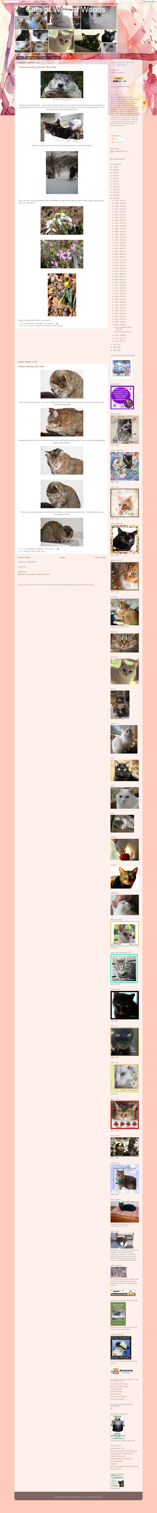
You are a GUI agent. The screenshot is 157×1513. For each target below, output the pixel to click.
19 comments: (49, 323)
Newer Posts (24, 557)
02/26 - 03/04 (119, 313)
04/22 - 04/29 (119, 293)
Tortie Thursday (57, 325)
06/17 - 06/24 (119, 274)
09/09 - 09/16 (119, 240)
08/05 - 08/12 (119, 254)
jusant (85, 1497)
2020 (115, 175)
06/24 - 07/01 (119, 271)
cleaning (26, 551)
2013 (115, 195)
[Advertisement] (62, 344)
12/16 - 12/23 (119, 203)
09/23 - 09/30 (119, 234)
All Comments (118, 142)
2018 (115, 181)
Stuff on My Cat (116, 1469)
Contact (44, 58)
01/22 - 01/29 (119, 335)
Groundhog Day (46, 325)
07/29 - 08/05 (119, 257)
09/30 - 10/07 (119, 231)
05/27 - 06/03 (119, 282)
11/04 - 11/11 (119, 217)
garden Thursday (34, 325)
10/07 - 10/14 (119, 229)
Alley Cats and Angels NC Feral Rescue (124, 1451)
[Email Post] (57, 323)
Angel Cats (55, 58)
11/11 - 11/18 (119, 214)
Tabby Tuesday (35, 551)
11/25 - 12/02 (119, 209)
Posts (115, 139)
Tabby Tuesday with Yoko (31, 366)
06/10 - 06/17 (119, 277)
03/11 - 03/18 (119, 308)
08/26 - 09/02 (119, 245)
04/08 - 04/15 (119, 299)
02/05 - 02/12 (119, 322)
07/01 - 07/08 (119, 268)
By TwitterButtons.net (118, 159)
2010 (115, 347)
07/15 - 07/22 (119, 262)
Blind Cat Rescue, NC (118, 1456)
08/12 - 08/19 (119, 251)
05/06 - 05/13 (119, 288)
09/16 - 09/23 (119, 237)
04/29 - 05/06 (119, 291)
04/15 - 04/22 (119, 296)
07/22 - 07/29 (119, 260)
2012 (115, 198)
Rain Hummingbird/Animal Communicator (125, 1466)
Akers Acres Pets (116, 1389)
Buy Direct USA (116, 1394)
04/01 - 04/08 (119, 302)
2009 (115, 350)
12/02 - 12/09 (119, 206)
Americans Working (117, 1399)
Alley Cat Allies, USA (117, 1448)
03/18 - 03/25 (119, 305)
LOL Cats (114, 1464)
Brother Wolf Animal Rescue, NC (121, 1459)
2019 (115, 178)
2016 (115, 187)
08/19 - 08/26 (119, 248)
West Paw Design (116, 1391)
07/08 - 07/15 (119, 265)
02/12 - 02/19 (119, 319)
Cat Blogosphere (116, 1461)
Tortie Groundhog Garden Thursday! (37, 67)
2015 (115, 189)
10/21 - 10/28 (119, 223)
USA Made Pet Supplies (119, 1396)
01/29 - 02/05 (119, 325)
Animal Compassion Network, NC (122, 1453)
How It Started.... (32, 58)
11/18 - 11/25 (119, 212)
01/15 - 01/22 (119, 338)
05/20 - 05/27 (119, 285)
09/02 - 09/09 (119, 243)
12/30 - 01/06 (119, 200)
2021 (115, 172)
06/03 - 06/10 (119, 279)
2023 (115, 170)
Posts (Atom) (31, 562)
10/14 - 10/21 (119, 226)
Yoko (43, 551)
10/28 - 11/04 (119, 220)
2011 (115, 344)
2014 (115, 192)
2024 (115, 167)
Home (21, 58)
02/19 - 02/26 (119, 316)
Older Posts (100, 557)
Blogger (99, 1497)
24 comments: (50, 549)
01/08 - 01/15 (119, 341)
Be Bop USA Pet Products (119, 1386)
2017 (115, 184)
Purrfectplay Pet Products (119, 1384)
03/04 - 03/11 (119, 310)
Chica (25, 325)
